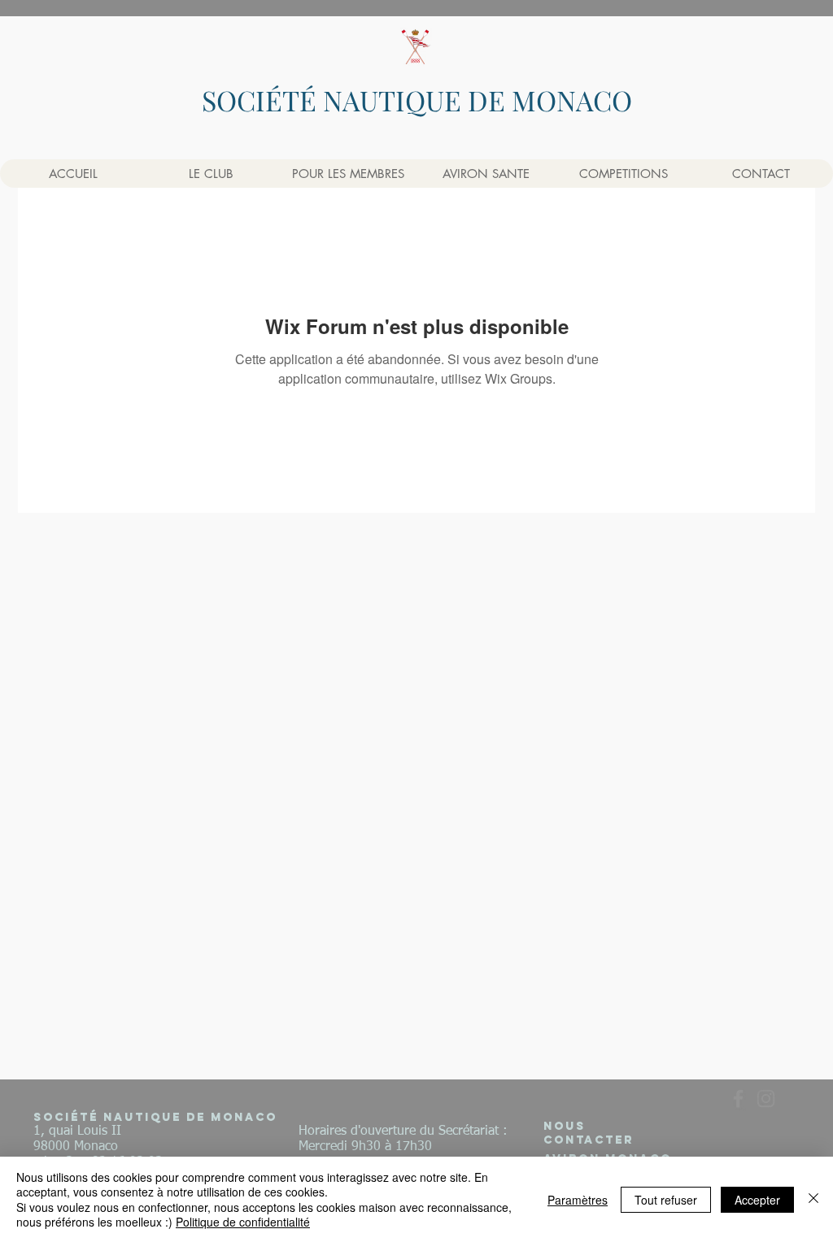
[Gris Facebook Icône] (738, 1098)
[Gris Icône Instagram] (766, 1098)
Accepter (757, 1200)
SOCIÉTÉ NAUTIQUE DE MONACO (417, 100)
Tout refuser (666, 1200)
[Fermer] (813, 1199)
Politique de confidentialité (243, 1222)
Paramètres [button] (577, 1200)
